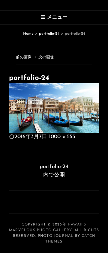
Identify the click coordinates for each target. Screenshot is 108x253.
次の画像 (46, 57)
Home (28, 34)
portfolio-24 (49, 34)
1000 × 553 (62, 137)
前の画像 (24, 57)
